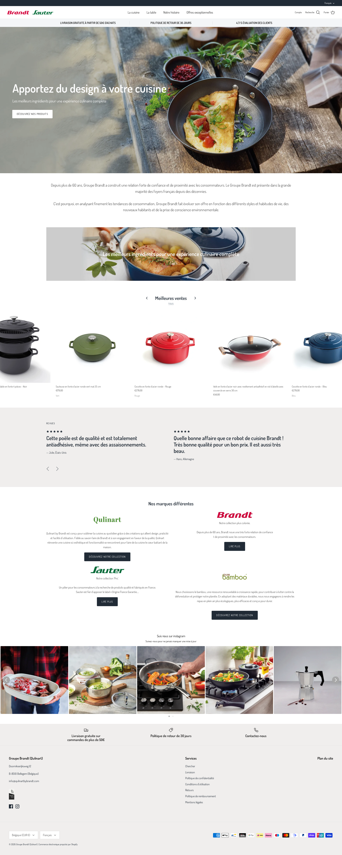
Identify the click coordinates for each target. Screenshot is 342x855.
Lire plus (234, 546)
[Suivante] (57, 469)
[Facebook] (11, 806)
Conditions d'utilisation (197, 784)
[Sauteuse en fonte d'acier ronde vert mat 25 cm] (92, 346)
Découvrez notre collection (107, 556)
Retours (189, 790)
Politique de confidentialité (199, 778)
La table (151, 12)
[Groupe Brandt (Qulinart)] (30, 12)
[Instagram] (17, 806)
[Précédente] (48, 469)
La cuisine (133, 12)
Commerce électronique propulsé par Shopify (57, 844)
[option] (171, 100)
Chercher (190, 766)
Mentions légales (194, 802)
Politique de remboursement (200, 796)
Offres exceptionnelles (199, 12)
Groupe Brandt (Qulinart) (27, 844)
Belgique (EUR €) (21, 835)
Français (328, 3)
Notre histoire (171, 12)
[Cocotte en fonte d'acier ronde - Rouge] (171, 346)
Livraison (190, 772)
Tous (171, 303)
